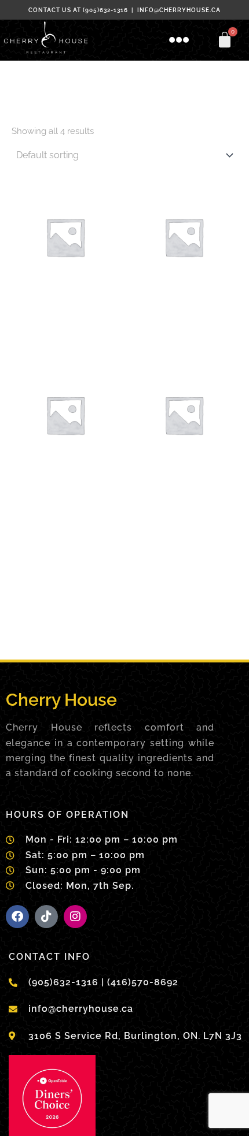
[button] (179, 40)
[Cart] (224, 39)
